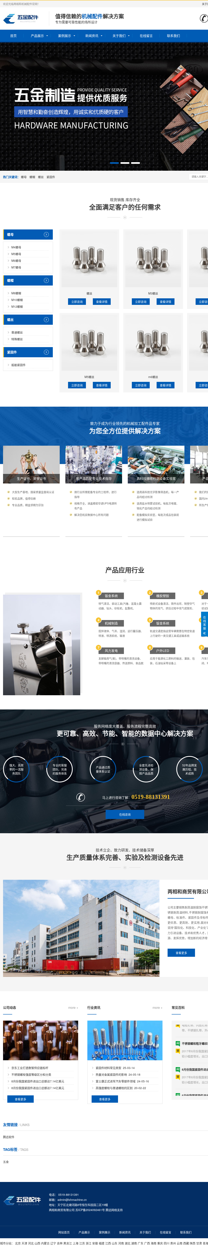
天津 (24, 1243)
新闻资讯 (91, 35)
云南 (179, 1243)
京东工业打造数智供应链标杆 (29, 1068)
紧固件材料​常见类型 (108, 1068)
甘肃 (199, 1243)
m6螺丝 (153, 377)
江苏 (82, 1243)
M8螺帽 (16, 293)
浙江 (88, 1243)
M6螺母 (16, 261)
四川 (166, 1243)
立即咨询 (77, 302)
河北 (31, 1243)
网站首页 (64, 1232)
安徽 (95, 1243)
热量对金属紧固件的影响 (111, 1074)
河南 (121, 1243)
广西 (147, 1243)
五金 (6, 1162)
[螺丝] (89, 259)
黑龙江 (67, 1243)
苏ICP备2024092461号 (90, 1210)
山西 (37, 1243)
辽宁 (53, 1243)
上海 (75, 1243)
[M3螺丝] (153, 259)
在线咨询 (125, 814)
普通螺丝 (17, 332)
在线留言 (146, 35)
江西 (108, 1243)
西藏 (186, 1243)
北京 (18, 1243)
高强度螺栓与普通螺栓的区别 (114, 1088)
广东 (140, 1243)
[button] (114, 163)
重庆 (160, 1243)
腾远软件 (8, 1137)
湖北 (127, 1243)
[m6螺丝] (153, 343)
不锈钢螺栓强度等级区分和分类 (31, 1074)
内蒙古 (45, 1243)
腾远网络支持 (114, 1210)
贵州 (173, 1243)
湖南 (134, 1243)
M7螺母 (16, 267)
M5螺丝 (89, 377)
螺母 (24, 177)
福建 (101, 1243)
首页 (13, 35)
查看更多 (181, 953)
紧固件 (51, 177)
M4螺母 (16, 247)
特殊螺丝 (17, 339)
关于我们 (119, 35)
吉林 (60, 1243)
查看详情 (101, 302)
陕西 (192, 1243)
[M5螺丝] (89, 343)
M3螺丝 (153, 293)
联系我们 (173, 35)
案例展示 (64, 35)
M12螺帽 (17, 306)
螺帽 (32, 177)
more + (73, 1007)
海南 (153, 1243)
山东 (114, 1243)
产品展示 (37, 35)
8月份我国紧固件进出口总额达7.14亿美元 (37, 1081)
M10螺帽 (17, 300)
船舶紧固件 (18, 365)
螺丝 (41, 177)
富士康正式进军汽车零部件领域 (115, 1081)
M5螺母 (16, 254)
